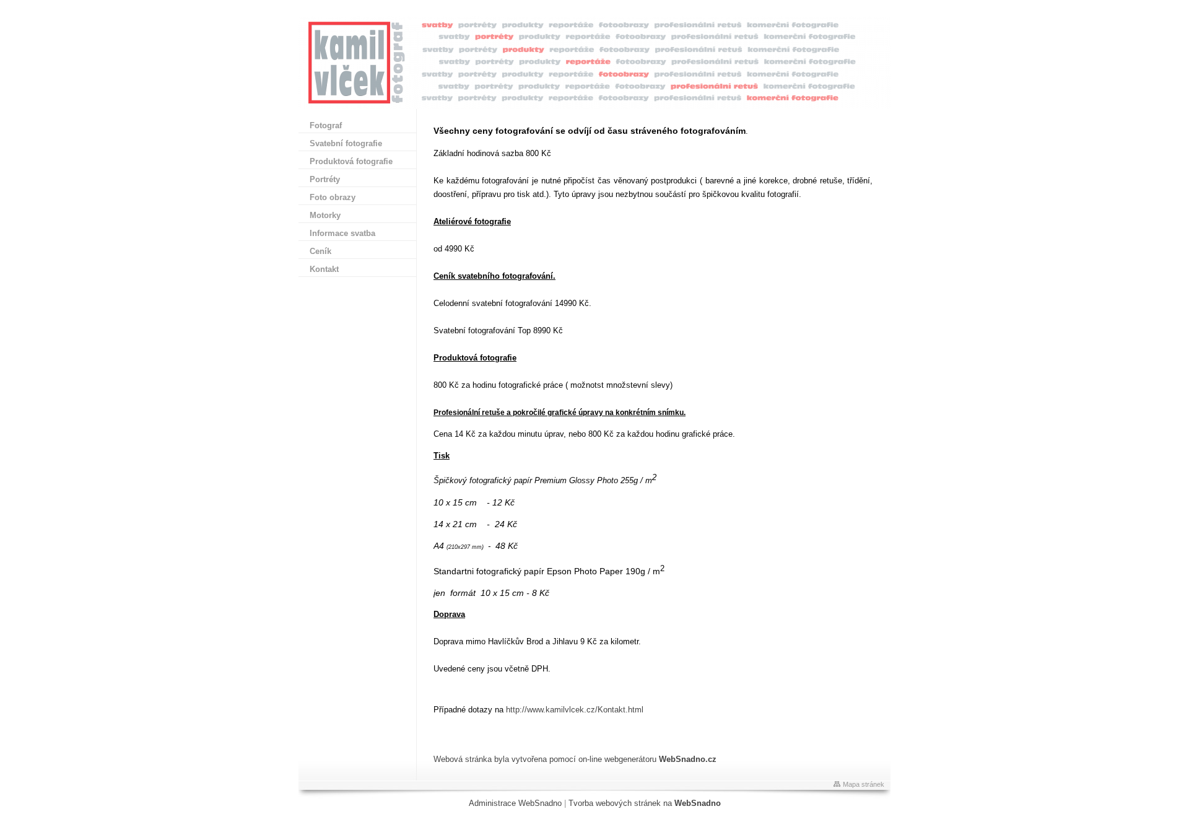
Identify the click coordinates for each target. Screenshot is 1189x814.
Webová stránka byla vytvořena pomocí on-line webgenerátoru (574, 759)
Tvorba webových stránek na (644, 803)
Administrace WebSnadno (515, 803)
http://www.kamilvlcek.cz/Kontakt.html (574, 709)
